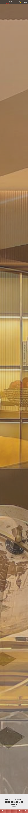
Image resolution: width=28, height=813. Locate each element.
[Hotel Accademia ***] (6, 2)
